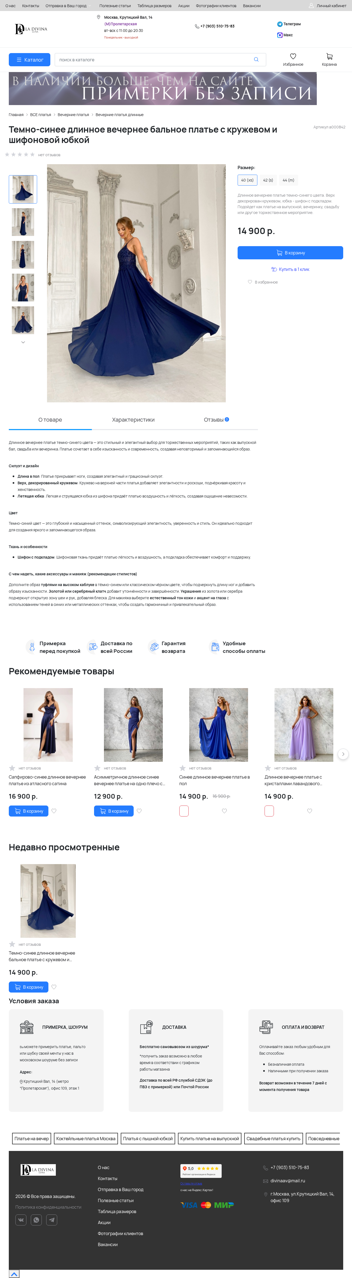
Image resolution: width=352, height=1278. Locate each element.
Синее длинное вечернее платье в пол (214, 780)
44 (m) (289, 180)
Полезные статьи (116, 1200)
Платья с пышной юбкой (148, 1139)
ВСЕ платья (40, 114)
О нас (103, 1167)
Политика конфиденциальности (48, 1207)
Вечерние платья (73, 114)
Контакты (107, 1178)
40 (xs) (247, 180)
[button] (23, 342)
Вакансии (108, 1244)
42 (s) (268, 180)
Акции (104, 1222)
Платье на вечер (32, 1139)
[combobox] (160, 59)
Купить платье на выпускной (209, 1139)
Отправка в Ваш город (121, 1189)
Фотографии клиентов (120, 1233)
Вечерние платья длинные (120, 114)
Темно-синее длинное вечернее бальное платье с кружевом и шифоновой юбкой (42, 956)
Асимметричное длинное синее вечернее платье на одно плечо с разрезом (128, 780)
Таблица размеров (117, 1211)
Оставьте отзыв (191, 1183)
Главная (16, 114)
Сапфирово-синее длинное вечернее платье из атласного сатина (47, 780)
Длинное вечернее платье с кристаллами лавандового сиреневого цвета (293, 780)
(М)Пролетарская (120, 23)
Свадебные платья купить (274, 1139)
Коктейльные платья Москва (86, 1139)
